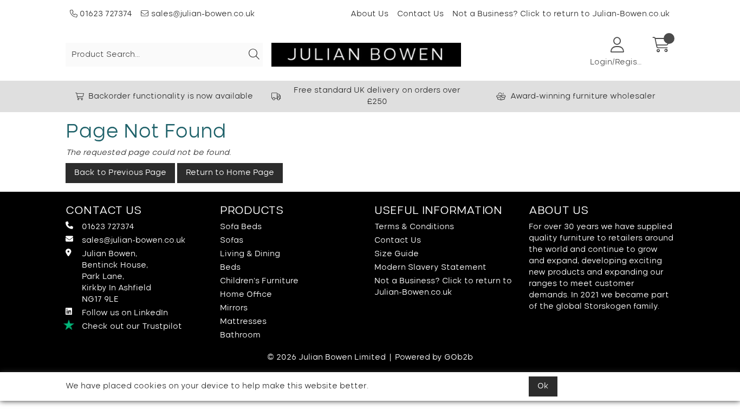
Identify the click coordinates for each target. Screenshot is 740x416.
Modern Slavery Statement (430, 267)
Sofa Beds (241, 227)
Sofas (231, 240)
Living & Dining (250, 254)
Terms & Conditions (414, 227)
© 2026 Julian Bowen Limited (326, 357)
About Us (369, 14)
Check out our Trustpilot (132, 326)
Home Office (246, 294)
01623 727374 (104, 14)
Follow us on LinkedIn (125, 313)
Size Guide (396, 254)
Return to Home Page (230, 173)
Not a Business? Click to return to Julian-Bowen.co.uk (561, 14)
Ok (543, 386)
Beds (230, 267)
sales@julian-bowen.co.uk (203, 14)
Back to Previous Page (120, 173)
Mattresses (243, 322)
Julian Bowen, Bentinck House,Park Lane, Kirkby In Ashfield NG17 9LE (116, 276)
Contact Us (420, 14)
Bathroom (240, 335)
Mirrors (234, 308)
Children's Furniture (259, 281)
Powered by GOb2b (434, 357)
